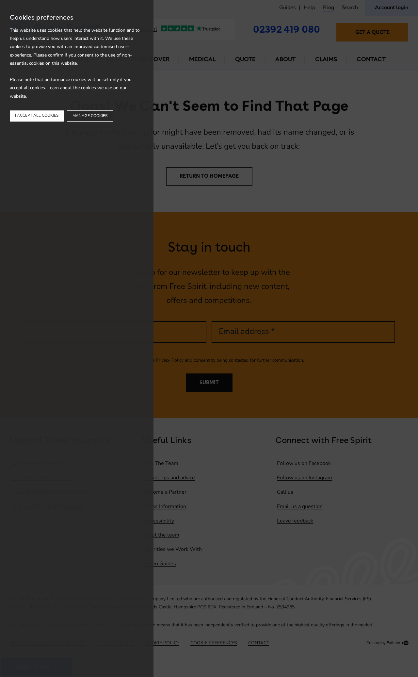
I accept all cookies (36, 116)
